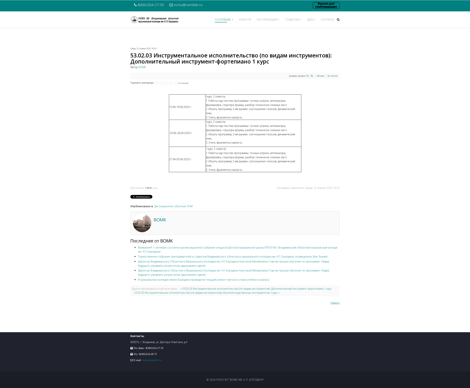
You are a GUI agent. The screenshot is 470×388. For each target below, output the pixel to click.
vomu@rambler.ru (188, 4)
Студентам (292, 19)
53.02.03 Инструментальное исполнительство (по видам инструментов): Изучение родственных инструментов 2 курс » (206, 292)
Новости (245, 19)
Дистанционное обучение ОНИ (173, 206)
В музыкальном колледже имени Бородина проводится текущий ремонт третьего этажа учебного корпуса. (204, 279)
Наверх (335, 302)
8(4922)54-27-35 (151, 4)
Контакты (327, 19)
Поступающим (267, 19)
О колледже (223, 19)
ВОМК (142, 67)
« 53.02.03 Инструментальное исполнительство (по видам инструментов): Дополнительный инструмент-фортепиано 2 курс (256, 288)
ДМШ (310, 19)
